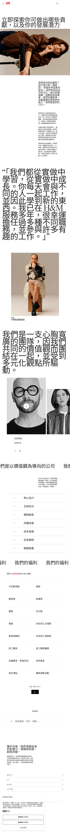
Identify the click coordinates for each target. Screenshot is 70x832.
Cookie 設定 (23, 827)
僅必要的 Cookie (23, 822)
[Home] (8, 4)
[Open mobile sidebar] (3, 3)
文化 (8, 779)
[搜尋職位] (56, 3)
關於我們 (9, 784)
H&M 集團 (10, 789)
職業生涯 (9, 775)
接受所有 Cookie (23, 817)
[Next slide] (19, 450)
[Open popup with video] (26, 406)
